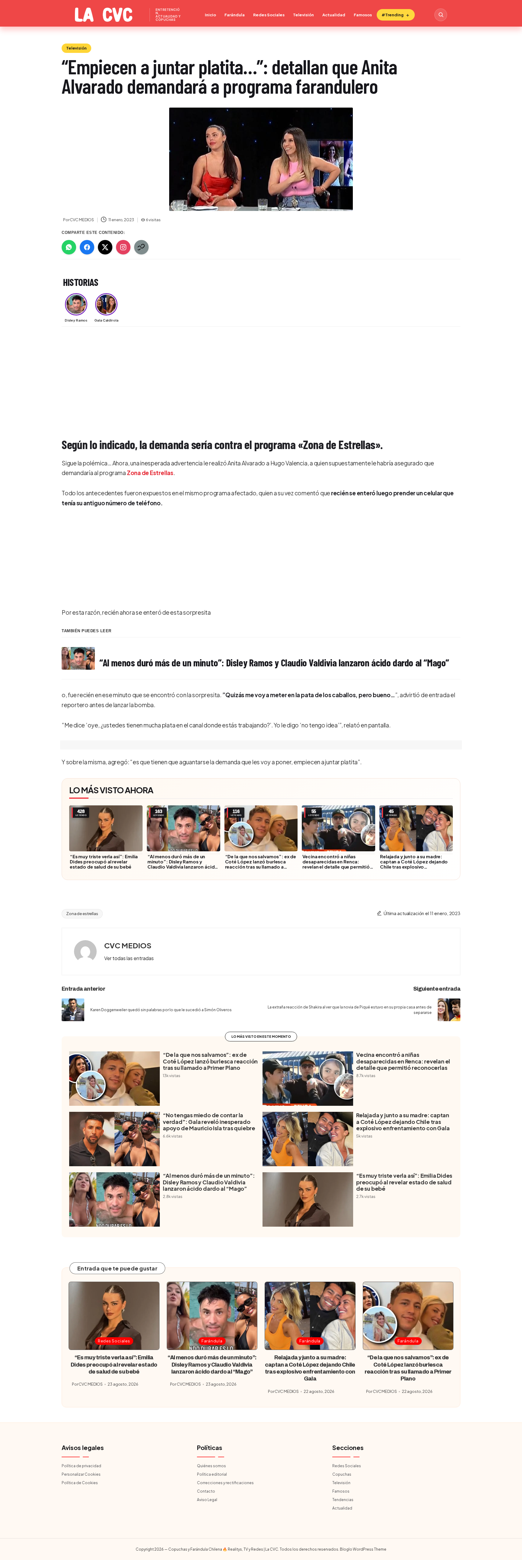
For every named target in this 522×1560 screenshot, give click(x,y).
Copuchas (341, 1474)
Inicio (210, 14)
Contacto (206, 1491)
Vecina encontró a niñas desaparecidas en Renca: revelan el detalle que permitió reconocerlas (336, 864)
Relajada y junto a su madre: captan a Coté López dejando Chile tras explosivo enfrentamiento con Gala (414, 864)
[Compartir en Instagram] (123, 247)
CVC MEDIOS (127, 945)
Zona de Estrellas (150, 472)
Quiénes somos (211, 1466)
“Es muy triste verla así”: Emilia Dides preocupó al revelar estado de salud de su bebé (104, 861)
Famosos (363, 14)
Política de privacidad (81, 1466)
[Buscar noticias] (440, 14)
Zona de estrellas (82, 913)
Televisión (303, 14)
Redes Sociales (269, 14)
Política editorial (212, 1474)
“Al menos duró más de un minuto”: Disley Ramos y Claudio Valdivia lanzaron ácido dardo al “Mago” (182, 864)
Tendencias (342, 1499)
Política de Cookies (80, 1483)
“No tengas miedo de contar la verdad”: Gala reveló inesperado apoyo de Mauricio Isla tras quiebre (209, 1121)
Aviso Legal (207, 1499)
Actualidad (333, 14)
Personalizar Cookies (81, 1474)
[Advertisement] (243, 376)
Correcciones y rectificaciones (225, 1483)
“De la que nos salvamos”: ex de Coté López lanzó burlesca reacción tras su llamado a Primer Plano (260, 864)
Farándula (234, 14)
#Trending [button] (393, 14)
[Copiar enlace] (141, 247)
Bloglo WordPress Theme (363, 1549)
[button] (129, 958)
